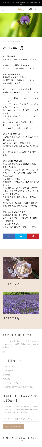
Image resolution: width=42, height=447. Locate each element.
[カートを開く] (39, 10)
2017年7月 (12, 318)
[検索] (35, 10)
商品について (8, 366)
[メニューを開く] (3, 10)
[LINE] (30, 9)
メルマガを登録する (13, 427)
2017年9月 (12, 284)
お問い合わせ (8, 370)
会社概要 (6, 374)
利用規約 (6, 378)
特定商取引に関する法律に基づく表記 (18, 387)
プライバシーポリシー (12, 383)
